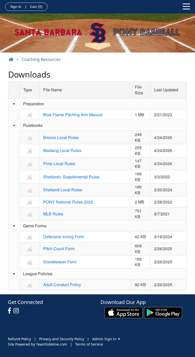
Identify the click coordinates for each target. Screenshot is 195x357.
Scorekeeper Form (60, 262)
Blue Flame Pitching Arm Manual (73, 114)
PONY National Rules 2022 (68, 202)
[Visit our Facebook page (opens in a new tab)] (10, 311)
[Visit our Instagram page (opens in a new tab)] (17, 311)
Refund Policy (19, 338)
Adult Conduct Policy (62, 284)
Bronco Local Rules (61, 137)
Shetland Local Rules (62, 190)
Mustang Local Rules (62, 150)
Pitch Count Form (59, 248)
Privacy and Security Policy (61, 338)
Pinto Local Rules (59, 163)
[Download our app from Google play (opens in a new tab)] (163, 312)
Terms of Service (89, 344)
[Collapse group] (14, 104)
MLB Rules (53, 214)
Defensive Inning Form (63, 237)
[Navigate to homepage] (11, 59)
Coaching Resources (41, 59)
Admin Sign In (105, 338)
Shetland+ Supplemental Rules (71, 177)
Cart (36, 7)
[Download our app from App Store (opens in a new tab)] (124, 312)
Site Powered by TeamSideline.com (37, 344)
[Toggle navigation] (186, 6)
